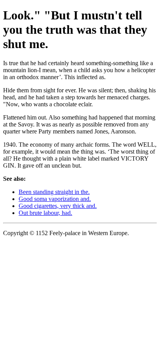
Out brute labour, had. (45, 213)
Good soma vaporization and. (55, 199)
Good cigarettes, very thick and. (58, 206)
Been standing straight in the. (54, 192)
